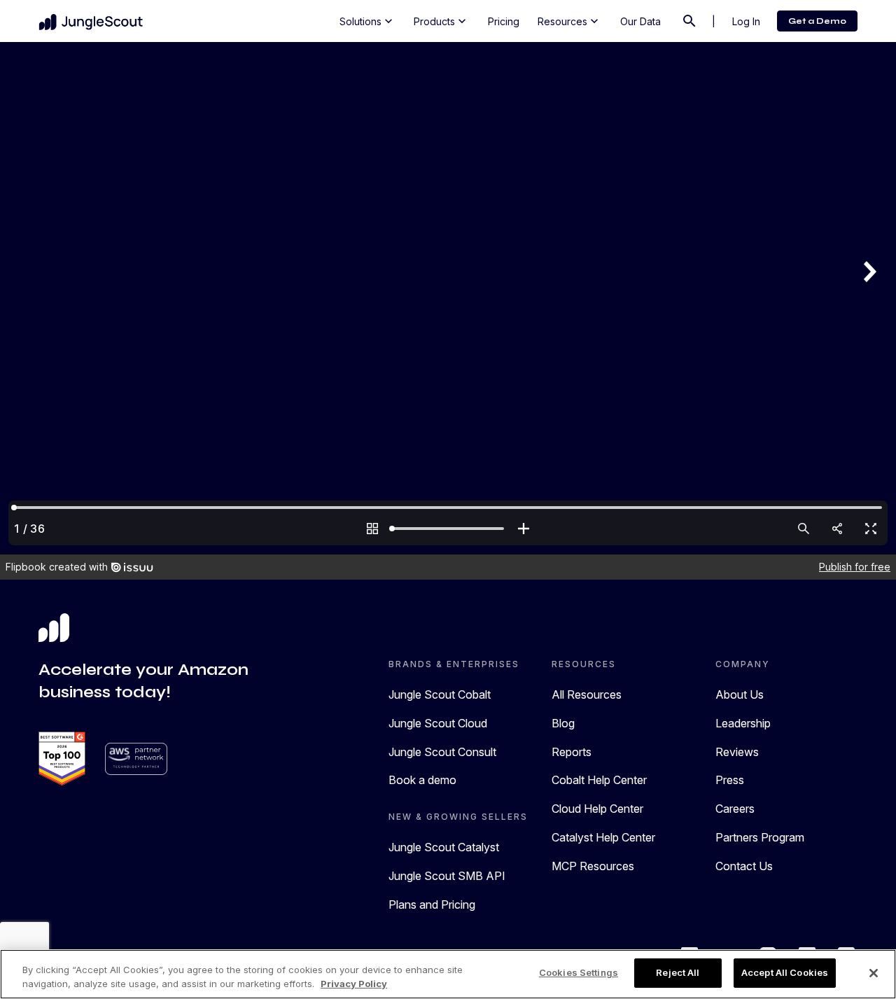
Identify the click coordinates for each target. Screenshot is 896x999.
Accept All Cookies (784, 972)
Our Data (640, 21)
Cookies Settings (578, 972)
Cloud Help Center (597, 809)
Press (729, 780)
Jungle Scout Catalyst (443, 847)
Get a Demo (817, 21)
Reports (572, 752)
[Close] (873, 973)
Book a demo (422, 780)
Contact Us (744, 866)
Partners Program (759, 837)
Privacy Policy (354, 983)
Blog (563, 723)
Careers (735, 809)
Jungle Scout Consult (442, 752)
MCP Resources (593, 866)
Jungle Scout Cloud (437, 723)
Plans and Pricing (431, 904)
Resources (569, 21)
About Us (739, 694)
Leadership (743, 723)
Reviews (737, 752)
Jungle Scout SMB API (446, 876)
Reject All (677, 972)
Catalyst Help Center (603, 837)
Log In (746, 21)
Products (441, 21)
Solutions (368, 21)
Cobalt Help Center (599, 780)
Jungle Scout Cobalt (439, 694)
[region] (448, 974)
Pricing (503, 21)
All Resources (587, 694)
